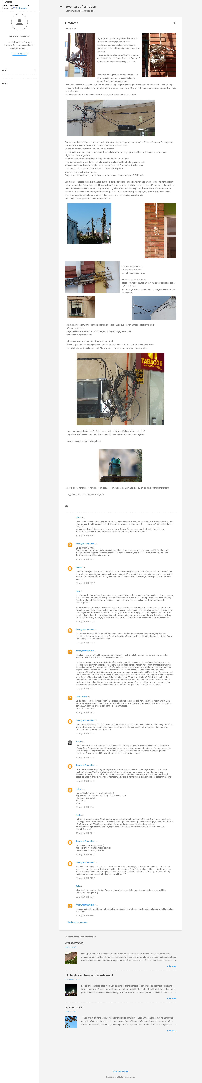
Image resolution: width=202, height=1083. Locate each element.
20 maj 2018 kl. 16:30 (85, 757)
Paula (78, 815)
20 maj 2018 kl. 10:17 (85, 583)
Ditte (78, 517)
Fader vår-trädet (74, 1007)
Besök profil (19, 54)
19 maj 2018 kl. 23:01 (85, 535)
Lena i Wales (81, 697)
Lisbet (78, 789)
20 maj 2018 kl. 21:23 (85, 854)
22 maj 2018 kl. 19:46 (85, 897)
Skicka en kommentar (77, 922)
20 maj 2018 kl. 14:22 (85, 733)
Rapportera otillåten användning (120, 1077)
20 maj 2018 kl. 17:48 (85, 781)
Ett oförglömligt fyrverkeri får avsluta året (89, 975)
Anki (78, 886)
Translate (23, 8)
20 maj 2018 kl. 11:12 (85, 712)
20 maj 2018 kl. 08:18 (85, 559)
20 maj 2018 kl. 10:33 (85, 643)
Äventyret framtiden (81, 7)
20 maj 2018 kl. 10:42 (85, 689)
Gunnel (79, 567)
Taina (78, 741)
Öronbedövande (74, 942)
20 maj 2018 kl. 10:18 (85, 621)
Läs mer (171, 966)
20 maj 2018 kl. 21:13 (85, 833)
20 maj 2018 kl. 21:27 (85, 878)
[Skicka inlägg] (66, 507)
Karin (78, 591)
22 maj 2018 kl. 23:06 (85, 915)
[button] (174, 23)
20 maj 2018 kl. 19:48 (85, 807)
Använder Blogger (120, 1071)
